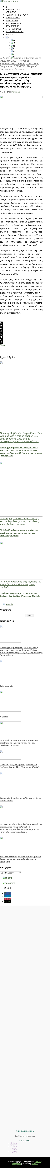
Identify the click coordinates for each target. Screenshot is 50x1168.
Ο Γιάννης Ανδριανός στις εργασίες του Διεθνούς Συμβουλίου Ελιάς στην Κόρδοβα (20, 584)
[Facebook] (21, 323)
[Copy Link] (21, 331)
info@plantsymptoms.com (25, 1136)
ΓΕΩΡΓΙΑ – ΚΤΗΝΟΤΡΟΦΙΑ (17, 15)
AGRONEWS (11, 12)
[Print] (21, 339)
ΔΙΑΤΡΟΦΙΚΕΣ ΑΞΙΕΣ (14, 32)
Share (2, 345)
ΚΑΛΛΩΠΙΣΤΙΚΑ (12, 26)
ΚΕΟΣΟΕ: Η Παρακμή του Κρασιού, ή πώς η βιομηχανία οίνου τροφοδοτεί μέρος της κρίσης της (20, 859)
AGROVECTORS (13, 9)
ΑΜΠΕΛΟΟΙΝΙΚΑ (13, 18)
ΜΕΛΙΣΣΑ (10, 34)
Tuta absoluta (6, 686)
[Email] (21, 328)
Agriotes (4, 717)
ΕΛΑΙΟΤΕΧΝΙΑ (12, 21)
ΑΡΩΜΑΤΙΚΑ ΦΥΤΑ (14, 23)
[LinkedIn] (21, 334)
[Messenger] (21, 336)
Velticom (35, 1164)
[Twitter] (21, 325)
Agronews (16, 92)
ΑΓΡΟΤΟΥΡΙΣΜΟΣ (13, 29)
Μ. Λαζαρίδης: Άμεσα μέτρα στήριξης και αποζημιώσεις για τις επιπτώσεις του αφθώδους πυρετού (19, 521)
